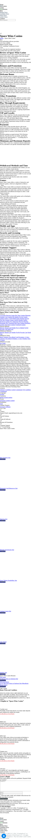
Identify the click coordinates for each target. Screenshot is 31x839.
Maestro (2, 328)
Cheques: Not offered (6, 338)
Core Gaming (8, 317)
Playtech (26, 321)
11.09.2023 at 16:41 (5, 760)
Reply (12, 714)
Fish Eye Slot (3, 519)
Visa (12, 329)
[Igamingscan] (7, 3)
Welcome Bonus (4, 682)
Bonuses (5, 9)
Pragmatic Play (4, 323)
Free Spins (3, 677)
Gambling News (4, 14)
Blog (1, 10)
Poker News (3, 15)
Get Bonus (3, 680)
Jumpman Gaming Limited (7, 400)
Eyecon (21, 317)
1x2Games (3, 315)
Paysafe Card (3, 329)
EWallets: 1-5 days (17, 338)
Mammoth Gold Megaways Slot (8, 488)
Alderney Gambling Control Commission (11, 390)
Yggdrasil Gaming (20, 324)
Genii (10, 318)
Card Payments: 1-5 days (22, 337)
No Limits (3, 343)
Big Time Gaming (20, 315)
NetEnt (25, 320)
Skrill (9, 329)
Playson (21, 321)
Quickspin (11, 323)
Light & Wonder (18, 320)
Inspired (22, 318)
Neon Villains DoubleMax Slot (8, 580)
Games (2, 7)
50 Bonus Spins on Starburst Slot (9, 679)
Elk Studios (15, 317)
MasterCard (8, 328)
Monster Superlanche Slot (7, 550)
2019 (1, 403)
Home (1, 4)
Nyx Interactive (14, 321)
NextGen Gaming (5, 321)
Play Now (3, 459)
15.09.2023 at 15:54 (5, 775)
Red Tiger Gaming (19, 323)
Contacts (2, 18)
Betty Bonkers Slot (5, 457)
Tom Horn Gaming (10, 324)
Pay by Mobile (20, 328)
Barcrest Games (10, 315)
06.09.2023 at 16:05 (5, 743)
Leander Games (9, 320)
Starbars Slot (3, 672)
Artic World (3, 642)
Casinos (4, 6)
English (2, 394)
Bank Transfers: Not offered (7, 337)
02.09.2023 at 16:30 (5, 728)
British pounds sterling (6, 397)
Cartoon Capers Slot (5, 611)
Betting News (3, 12)
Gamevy (6, 318)
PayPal (26, 328)
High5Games (16, 318)
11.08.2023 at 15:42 (5, 714)
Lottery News (3, 17)
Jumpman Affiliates (5, 407)
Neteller (13, 328)
